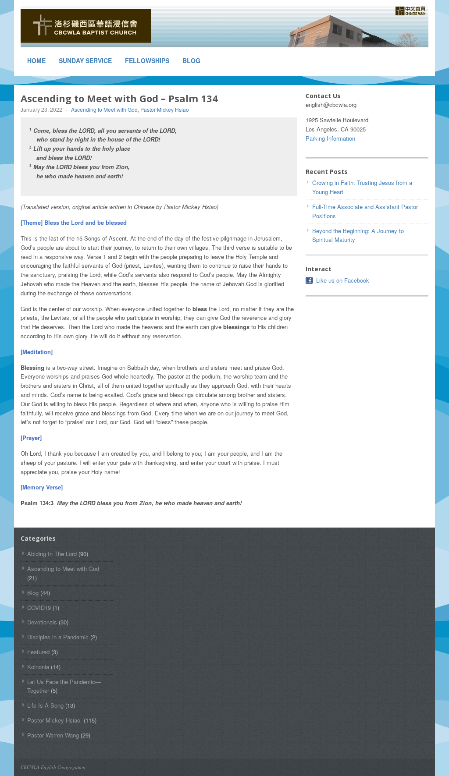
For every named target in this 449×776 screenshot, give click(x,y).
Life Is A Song (45, 705)
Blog (191, 60)
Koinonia (38, 667)
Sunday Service (85, 60)
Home (36, 60)
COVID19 (39, 607)
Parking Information (330, 138)
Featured (38, 652)
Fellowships (147, 60)
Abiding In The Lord (52, 553)
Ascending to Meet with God (104, 109)
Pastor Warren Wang (53, 735)
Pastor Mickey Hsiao (165, 109)
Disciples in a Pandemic (58, 637)
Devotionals (42, 622)
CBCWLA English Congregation (53, 767)
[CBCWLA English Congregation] (86, 26)
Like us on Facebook (342, 280)
